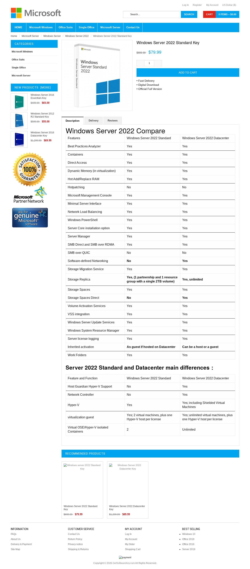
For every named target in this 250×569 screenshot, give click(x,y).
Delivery (93, 120)
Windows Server (52, 36)
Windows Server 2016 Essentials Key (42, 96)
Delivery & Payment (21, 544)
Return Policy (75, 539)
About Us (16, 539)
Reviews (113, 120)
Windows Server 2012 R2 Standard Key (42, 115)
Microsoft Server (30, 36)
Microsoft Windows (22, 51)
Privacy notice (75, 544)
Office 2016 (188, 544)
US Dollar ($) (229, 5)
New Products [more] (33, 87)
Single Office (19, 67)
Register (197, 5)
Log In (185, 5)
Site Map (15, 549)
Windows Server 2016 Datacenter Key (42, 134)
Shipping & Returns (78, 549)
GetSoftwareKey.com (124, 563)
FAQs (13, 534)
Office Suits (18, 59)
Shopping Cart (132, 549)
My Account (212, 5)
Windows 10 (188, 534)
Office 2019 (188, 539)
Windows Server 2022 (77, 36)
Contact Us (74, 534)
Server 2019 (188, 549)
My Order (130, 544)
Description (72, 120)
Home (18, 27)
